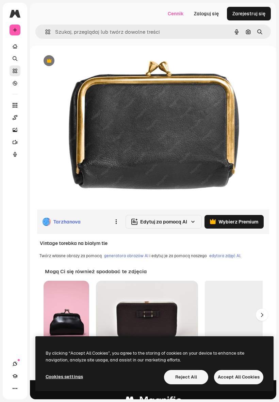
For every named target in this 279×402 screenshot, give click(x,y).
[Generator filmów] (15, 142)
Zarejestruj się (248, 14)
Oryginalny (84, 61)
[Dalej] (262, 315)
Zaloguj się (206, 14)
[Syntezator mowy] (15, 154)
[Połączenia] (15, 363)
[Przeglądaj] (15, 83)
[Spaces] (15, 117)
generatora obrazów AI (126, 256)
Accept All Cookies (239, 377)
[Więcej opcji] (116, 222)
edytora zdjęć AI (224, 256)
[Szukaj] (15, 58)
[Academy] (15, 376)
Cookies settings (64, 377)
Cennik (176, 14)
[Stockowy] (15, 70)
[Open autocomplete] (45, 31)
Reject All (186, 377)
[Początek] (15, 46)
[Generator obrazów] (15, 129)
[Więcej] (15, 388)
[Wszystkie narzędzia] (15, 105)
